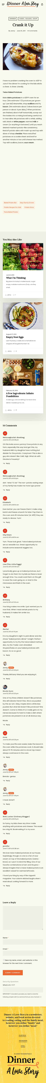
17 (16, 410)
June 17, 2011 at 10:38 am (11, 848)
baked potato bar (10, 203)
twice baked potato (11, 212)
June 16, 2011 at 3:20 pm (11, 693)
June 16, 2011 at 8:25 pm (11, 819)
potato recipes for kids (12, 207)
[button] (3, 4)
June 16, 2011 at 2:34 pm (11, 670)
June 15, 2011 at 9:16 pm (10, 478)
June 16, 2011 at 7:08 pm (11, 772)
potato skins (29, 207)
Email (5, 949)
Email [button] (23, 1046)
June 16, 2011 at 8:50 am (11, 505)
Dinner (13, 19)
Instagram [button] (23, 1041)
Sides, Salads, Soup (28, 19)
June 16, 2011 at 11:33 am (11, 602)
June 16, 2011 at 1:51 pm (10, 632)
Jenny (13, 31)
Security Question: (11, 981)
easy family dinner (27, 203)
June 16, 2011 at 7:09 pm (11, 796)
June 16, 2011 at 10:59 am (11, 567)
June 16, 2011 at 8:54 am (11, 537)
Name (5, 938)
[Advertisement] (23, 170)
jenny (9, 295)
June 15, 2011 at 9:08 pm (11, 440)
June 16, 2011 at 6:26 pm (11, 740)
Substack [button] (22, 1035)
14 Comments (32, 31)
